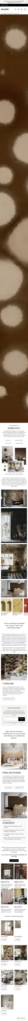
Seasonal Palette (19, 443)
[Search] (15, 9)
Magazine (5, 13)
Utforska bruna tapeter (9, 698)
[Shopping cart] (21, 9)
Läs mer (4, 939)
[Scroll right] (25, 605)
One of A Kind (8, 443)
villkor (15, 722)
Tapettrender (10, 13)
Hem (2, 13)
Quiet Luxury (8, 440)
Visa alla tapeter (14, 860)
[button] (18, 9)
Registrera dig (21, 719)
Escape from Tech (19, 440)
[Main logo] (5, 9)
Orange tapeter (19, 787)
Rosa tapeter (8, 787)
